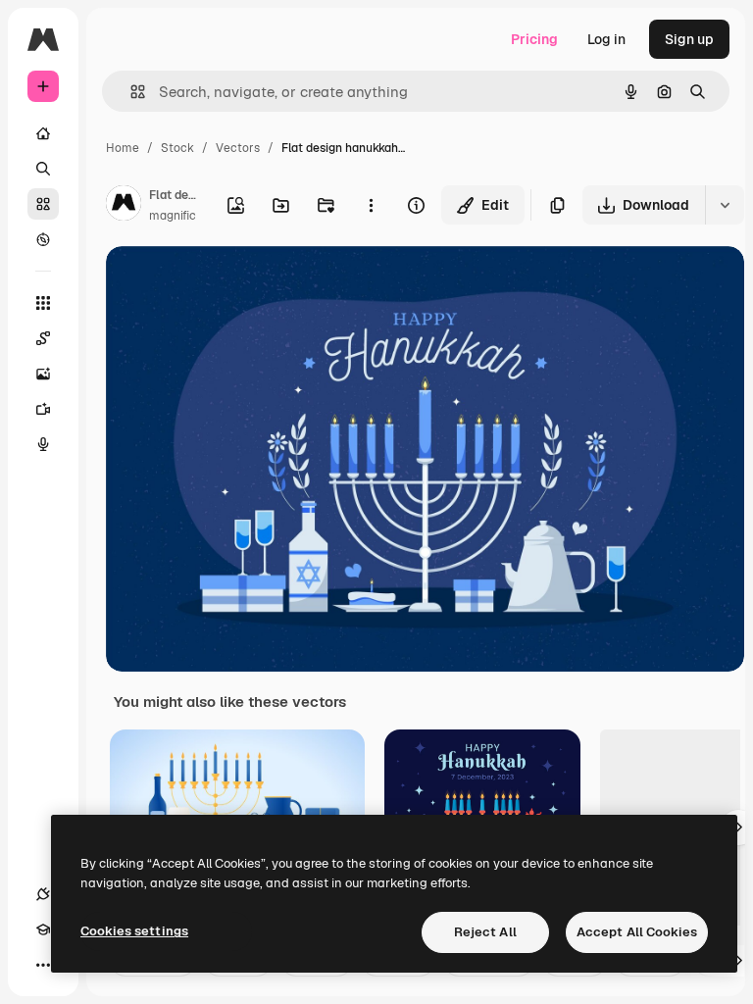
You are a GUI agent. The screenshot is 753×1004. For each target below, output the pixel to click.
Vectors (238, 148)
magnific (172, 216)
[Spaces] (43, 338)
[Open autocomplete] (130, 91)
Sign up (689, 39)
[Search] (43, 168)
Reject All (485, 932)
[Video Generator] (43, 409)
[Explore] (43, 239)
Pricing (534, 39)
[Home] (43, 133)
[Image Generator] (43, 373)
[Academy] (43, 929)
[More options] (370, 205)
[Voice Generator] (43, 444)
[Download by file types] (724, 205)
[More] (43, 964)
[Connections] (43, 894)
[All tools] (43, 303)
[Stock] (43, 204)
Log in (606, 39)
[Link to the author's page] (123, 205)
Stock (177, 148)
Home (122, 148)
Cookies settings (134, 931)
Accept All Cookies (637, 932)
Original (231, 284)
